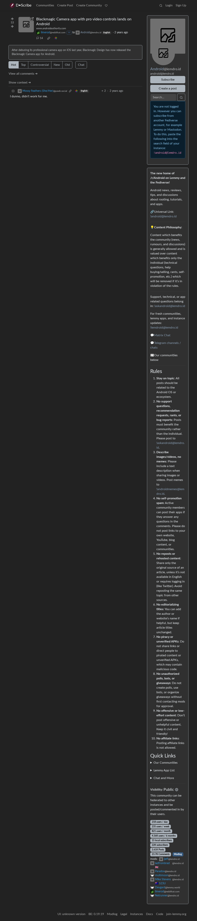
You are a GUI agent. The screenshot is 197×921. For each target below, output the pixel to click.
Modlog (178, 854)
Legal (123, 914)
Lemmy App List (164, 770)
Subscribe (167, 79)
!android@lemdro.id (163, 216)
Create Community (89, 5)
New (57, 64)
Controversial (40, 64)
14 (41, 38)
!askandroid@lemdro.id (169, 306)
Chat (81, 64)
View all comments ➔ (23, 73)
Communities (45, 5)
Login (169, 5)
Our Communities (166, 762)
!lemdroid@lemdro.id (164, 327)
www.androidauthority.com (51, 28)
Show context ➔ (20, 82)
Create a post (168, 88)
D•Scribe (24, 5)
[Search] (161, 5)
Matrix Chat (162, 335)
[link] (49, 38)
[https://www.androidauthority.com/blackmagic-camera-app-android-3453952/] (26, 24)
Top (23, 64)
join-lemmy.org (176, 914)
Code (159, 914)
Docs (149, 914)
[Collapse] (13, 91)
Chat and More (164, 778)
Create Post (65, 5)
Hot (13, 64)
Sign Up (181, 5)
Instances (136, 914)
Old (67, 64)
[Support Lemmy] (106, 5)
